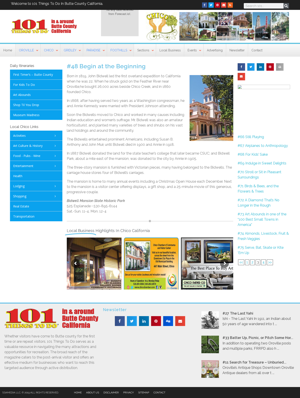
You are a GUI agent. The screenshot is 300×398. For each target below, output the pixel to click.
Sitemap (143, 392)
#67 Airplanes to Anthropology (263, 146)
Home (78, 392)
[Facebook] (204, 5)
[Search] (286, 6)
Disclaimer (111, 392)
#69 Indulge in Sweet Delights (262, 163)
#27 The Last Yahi (237, 313)
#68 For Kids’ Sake (253, 154)
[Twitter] (211, 5)
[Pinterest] (217, 5)
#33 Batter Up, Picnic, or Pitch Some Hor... (257, 338)
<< (241, 262)
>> (270, 262)
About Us (92, 392)
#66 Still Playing (251, 137)
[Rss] (230, 5)
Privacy (128, 392)
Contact (159, 392)
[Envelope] (223, 5)
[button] (241, 67)
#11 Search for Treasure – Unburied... (254, 362)
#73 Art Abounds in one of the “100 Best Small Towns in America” (262, 219)
